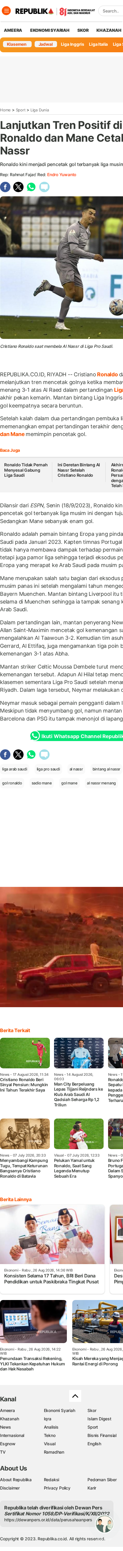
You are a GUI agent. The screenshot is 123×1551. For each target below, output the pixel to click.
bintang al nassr (107, 769)
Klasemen (17, 44)
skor (82, 30)
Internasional (12, 1435)
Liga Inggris (72, 44)
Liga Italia (98, 44)
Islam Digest (99, 1418)
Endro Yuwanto (61, 174)
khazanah (108, 30)
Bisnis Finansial (101, 1435)
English (94, 1443)
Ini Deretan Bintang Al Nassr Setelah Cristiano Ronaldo (79, 470)
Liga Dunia (39, 110)
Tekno (50, 1435)
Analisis (51, 1427)
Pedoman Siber (101, 1479)
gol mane (69, 783)
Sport (21, 110)
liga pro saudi (48, 769)
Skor (91, 1410)
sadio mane (42, 783)
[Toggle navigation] (6, 10)
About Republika (16, 1479)
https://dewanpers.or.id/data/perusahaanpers (48, 1519)
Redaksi (51, 1479)
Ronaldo (107, 374)
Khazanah (9, 1418)
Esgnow (8, 1443)
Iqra (47, 1418)
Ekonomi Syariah (50, 30)
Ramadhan (54, 1451)
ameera (13, 30)
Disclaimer (10, 1487)
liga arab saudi (14, 769)
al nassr (76, 769)
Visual (50, 1443)
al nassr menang (101, 783)
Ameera (7, 1410)
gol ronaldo (12, 783)
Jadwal (46, 44)
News (5, 1427)
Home (5, 110)
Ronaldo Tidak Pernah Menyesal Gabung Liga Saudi (26, 470)
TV (3, 1451)
